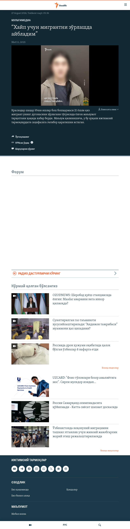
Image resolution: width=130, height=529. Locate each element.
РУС (65, 525)
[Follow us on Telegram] (22, 469)
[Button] (20, 138)
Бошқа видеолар (110, 368)
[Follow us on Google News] (58, 469)
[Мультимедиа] (30, 525)
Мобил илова (18, 514)
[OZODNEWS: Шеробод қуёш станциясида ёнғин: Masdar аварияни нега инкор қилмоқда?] (30, 303)
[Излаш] (99, 525)
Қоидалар (72, 489)
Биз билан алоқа (20, 496)
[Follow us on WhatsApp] (44, 469)
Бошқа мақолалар (109, 451)
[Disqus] (65, 215)
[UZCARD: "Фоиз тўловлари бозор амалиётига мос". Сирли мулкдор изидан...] (30, 386)
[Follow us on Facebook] (29, 469)
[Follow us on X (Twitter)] (51, 469)
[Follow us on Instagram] (36, 469)
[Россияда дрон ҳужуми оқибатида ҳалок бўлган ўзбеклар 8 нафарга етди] (30, 354)
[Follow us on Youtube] (14, 469)
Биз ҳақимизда (20, 489)
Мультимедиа (21, 20)
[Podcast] (66, 469)
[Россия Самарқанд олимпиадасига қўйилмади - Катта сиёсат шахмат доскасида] (30, 411)
